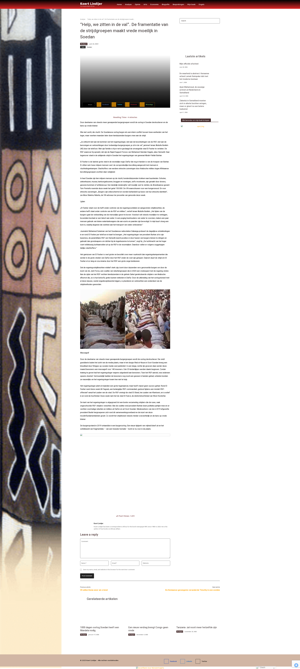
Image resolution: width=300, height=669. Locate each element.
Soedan (89, 47)
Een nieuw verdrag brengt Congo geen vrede (148, 629)
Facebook (173, 661)
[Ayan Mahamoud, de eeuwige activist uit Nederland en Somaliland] (216, 90)
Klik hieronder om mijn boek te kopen (195, 120)
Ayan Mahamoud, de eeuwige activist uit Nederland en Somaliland (192, 90)
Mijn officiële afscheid (189, 63)
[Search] (217, 21)
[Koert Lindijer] (85, 526)
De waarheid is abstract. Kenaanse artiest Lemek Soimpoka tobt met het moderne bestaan (194, 76)
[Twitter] (198, 661)
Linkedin (189, 661)
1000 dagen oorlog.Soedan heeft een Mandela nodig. (99, 629)
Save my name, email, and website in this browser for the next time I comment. (109, 570)
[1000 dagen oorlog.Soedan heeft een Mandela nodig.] (102, 614)
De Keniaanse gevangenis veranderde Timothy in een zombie (192, 590)
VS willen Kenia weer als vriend (94, 590)
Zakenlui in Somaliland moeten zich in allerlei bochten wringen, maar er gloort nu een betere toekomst (193, 104)
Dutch (262, 667)
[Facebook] (166, 661)
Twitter (204, 661)
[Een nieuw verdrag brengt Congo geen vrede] (150, 614)
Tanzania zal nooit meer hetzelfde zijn (196, 627)
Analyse (82, 19)
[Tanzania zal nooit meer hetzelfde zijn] (198, 614)
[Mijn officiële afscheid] (216, 65)
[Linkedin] (182, 661)
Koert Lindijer (98, 523)
